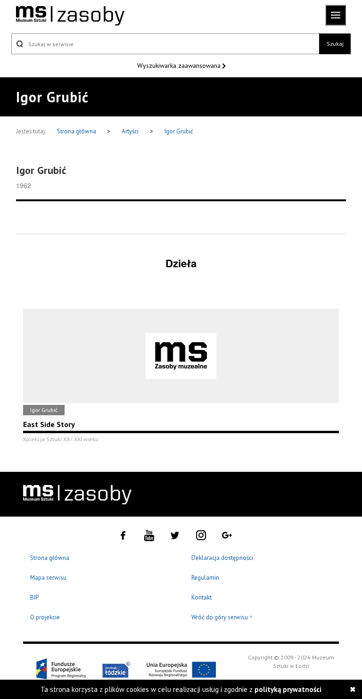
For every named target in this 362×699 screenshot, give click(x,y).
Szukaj (335, 43)
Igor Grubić (179, 131)
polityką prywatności (288, 689)
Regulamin (205, 578)
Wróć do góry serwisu (222, 617)
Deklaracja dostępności (222, 558)
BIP (34, 597)
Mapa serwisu (48, 578)
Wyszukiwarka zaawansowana (179, 65)
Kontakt (201, 597)
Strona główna (77, 131)
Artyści (130, 131)
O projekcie (45, 617)
